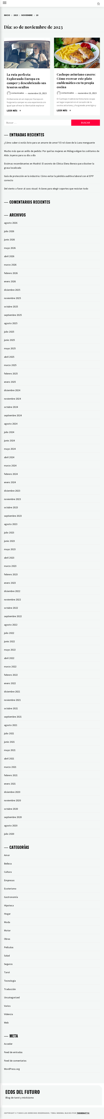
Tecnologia (10, 980)
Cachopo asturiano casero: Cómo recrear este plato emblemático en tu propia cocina (76, 80)
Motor (7, 930)
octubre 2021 (11, 708)
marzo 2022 (10, 666)
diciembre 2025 (12, 289)
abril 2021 (9, 758)
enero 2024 (10, 482)
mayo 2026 (10, 248)
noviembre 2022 (12, 599)
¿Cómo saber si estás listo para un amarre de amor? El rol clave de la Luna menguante (49, 142)
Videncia (8, 1014)
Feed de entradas (13, 1052)
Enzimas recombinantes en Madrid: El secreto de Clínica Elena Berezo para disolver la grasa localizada (49, 165)
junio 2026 (9, 239)
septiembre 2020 (13, 817)
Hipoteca (9, 905)
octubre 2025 (11, 306)
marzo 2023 (10, 566)
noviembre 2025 (12, 298)
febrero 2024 (11, 474)
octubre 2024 (11, 407)
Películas (8, 947)
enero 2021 (10, 783)
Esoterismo (10, 888)
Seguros (8, 964)
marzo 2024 (10, 465)
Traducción (10, 989)
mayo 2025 (10, 348)
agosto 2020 (10, 825)
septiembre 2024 (13, 415)
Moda (7, 922)
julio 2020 (9, 833)
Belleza (8, 863)
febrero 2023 (11, 574)
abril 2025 (9, 356)
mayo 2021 (10, 750)
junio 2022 (9, 641)
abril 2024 (9, 457)
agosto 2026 (10, 222)
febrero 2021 (11, 775)
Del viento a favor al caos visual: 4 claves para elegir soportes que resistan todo (46, 188)
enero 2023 (10, 582)
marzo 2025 (10, 365)
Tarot (7, 972)
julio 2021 (9, 733)
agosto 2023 (10, 524)
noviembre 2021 (12, 700)
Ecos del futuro (22, 1091)
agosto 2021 (10, 725)
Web (6, 1022)
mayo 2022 (10, 649)
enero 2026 (10, 281)
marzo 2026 (10, 264)
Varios (7, 1005)
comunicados (17, 93)
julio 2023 (9, 532)
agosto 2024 (10, 423)
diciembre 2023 (12, 490)
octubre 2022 (11, 607)
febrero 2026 (11, 273)
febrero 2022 (11, 674)
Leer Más (27, 53)
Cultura (8, 871)
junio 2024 (9, 440)
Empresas (9, 880)
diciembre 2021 (12, 691)
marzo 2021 (10, 767)
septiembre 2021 (13, 716)
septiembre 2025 (13, 315)
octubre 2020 (11, 808)
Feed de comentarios (15, 1060)
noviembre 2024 (12, 398)
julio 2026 (9, 231)
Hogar (7, 913)
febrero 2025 (11, 373)
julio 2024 (9, 432)
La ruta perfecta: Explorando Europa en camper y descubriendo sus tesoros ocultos (26, 80)
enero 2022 (10, 683)
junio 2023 (9, 541)
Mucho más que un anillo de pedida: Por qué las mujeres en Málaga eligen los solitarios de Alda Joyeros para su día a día (51, 153)
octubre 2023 (11, 507)
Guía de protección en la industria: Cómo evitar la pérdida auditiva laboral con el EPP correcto (49, 178)
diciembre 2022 (12, 591)
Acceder (8, 1043)
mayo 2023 (10, 549)
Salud (7, 955)
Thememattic (83, 1113)
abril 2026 (9, 256)
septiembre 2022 (13, 616)
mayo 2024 (10, 448)
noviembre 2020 (12, 800)
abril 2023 (9, 557)
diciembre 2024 (12, 390)
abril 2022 (9, 658)
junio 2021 (9, 741)
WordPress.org (12, 1068)
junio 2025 (9, 340)
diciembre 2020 (12, 792)
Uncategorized (12, 997)
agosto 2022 (10, 624)
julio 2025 (9, 331)
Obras (7, 938)
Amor (7, 855)
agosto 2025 (10, 323)
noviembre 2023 (12, 499)
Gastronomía (11, 897)
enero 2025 (10, 381)
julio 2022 (9, 633)
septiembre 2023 (13, 515)
